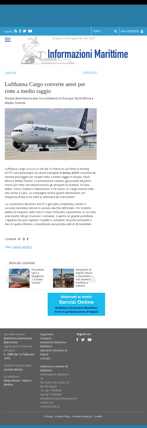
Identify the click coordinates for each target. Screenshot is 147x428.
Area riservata (130, 31)
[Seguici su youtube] (30, 31)
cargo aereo (22, 247)
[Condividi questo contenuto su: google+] (23, 239)
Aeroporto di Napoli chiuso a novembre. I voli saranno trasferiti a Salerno (84, 277)
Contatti (45, 358)
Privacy (49, 416)
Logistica (10, 73)
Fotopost (46, 338)
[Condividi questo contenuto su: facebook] (27, 239)
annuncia (32, 169)
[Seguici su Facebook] (20, 31)
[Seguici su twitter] (24, 31)
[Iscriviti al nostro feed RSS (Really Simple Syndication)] (15, 31)
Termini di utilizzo (82, 416)
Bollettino (46, 346)
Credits (98, 416)
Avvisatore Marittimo (53, 342)
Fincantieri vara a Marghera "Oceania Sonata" (37, 276)
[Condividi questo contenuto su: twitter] (19, 239)
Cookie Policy (62, 416)
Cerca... (97, 31)
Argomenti (46, 334)
